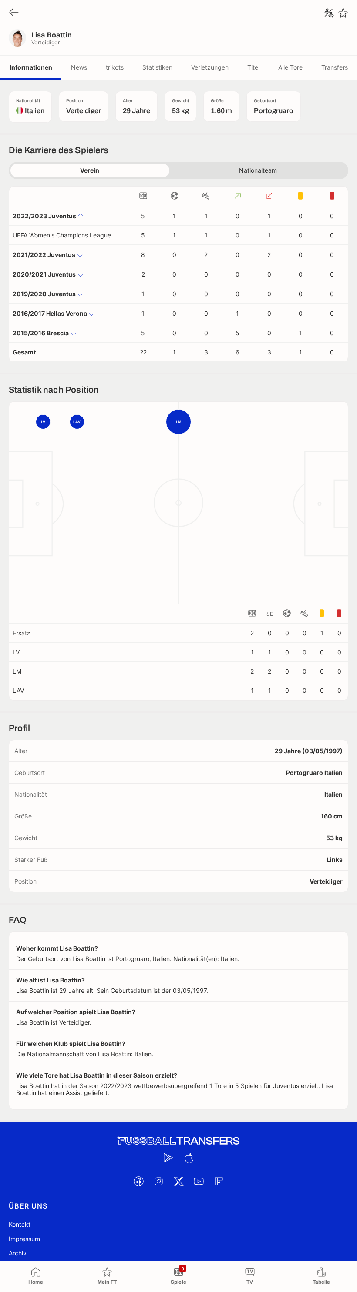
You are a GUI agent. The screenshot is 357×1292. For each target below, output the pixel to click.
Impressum (24, 1238)
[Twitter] (178, 1181)
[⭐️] (343, 13)
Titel (253, 67)
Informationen (31, 67)
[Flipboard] (218, 1181)
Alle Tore (290, 67)
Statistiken (157, 67)
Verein (89, 170)
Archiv (18, 1253)
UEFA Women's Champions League (62, 235)
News (79, 67)
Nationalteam (258, 170)
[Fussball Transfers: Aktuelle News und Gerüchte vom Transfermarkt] (178, 1141)
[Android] (168, 1157)
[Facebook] (138, 1181)
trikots (115, 67)
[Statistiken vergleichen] (329, 13)
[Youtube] (198, 1181)
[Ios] (188, 1157)
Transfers (334, 67)
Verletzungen (210, 67)
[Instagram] (158, 1181)
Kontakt (19, 1224)
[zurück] (14, 13)
